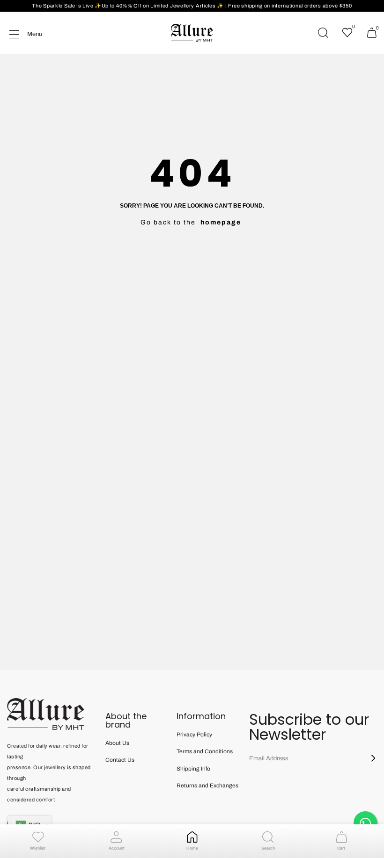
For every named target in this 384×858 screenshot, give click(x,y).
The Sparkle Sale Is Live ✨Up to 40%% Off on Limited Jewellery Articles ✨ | (130, 5)
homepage (220, 222)
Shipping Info (193, 768)
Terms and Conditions (205, 751)
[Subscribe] (367, 758)
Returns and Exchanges (207, 785)
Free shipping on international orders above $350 (290, 5)
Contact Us (119, 760)
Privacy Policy (194, 734)
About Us (117, 743)
